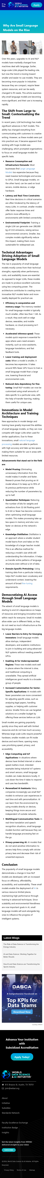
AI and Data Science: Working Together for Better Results (19, 955)
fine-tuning (27, 583)
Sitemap (32, 1170)
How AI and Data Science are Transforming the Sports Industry (21, 965)
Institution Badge (10, 1127)
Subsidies (6, 1107)
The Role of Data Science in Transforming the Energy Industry (21, 945)
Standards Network (10, 1112)
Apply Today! (22, 1057)
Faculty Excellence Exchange (15, 1122)
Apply (36, 4)
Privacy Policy (9, 1170)
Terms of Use (21, 1170)
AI (35, 888)
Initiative (6, 1103)
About (5, 1098)
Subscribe (8, 1150)
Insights (5, 1132)
